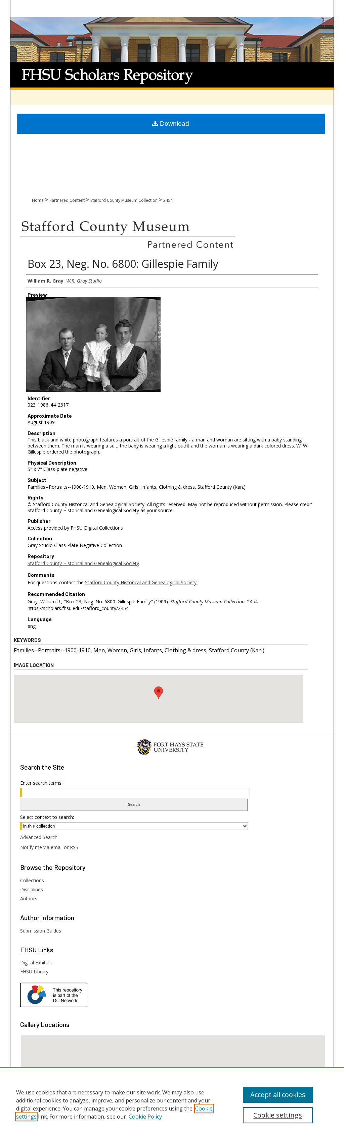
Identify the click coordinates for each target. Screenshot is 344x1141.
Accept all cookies (277, 1094)
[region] (172, 1104)
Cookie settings (277, 1115)
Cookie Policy (145, 1116)
